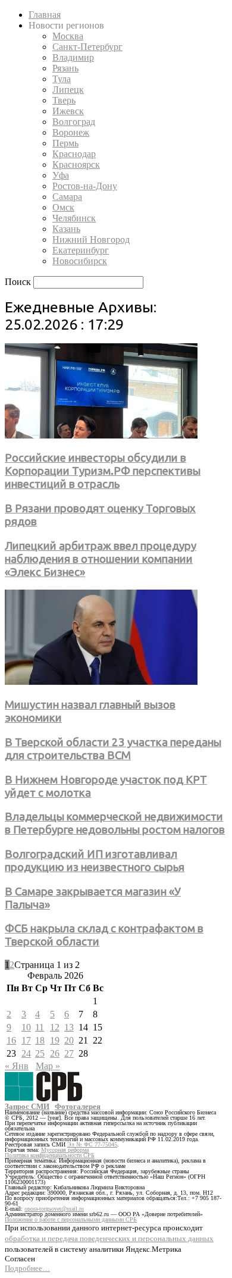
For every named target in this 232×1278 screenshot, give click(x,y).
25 (40, 1053)
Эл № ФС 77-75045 (92, 1144)
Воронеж (70, 132)
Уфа (60, 175)
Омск (63, 207)
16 (11, 1040)
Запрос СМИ (27, 1106)
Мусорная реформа (65, 1150)
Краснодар (74, 154)
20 (69, 1040)
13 (69, 1027)
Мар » (48, 1066)
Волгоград (73, 122)
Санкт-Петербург (87, 47)
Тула (61, 79)
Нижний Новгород (91, 239)
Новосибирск (79, 261)
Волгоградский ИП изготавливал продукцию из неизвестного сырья (94, 860)
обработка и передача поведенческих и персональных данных (109, 1238)
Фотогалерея (78, 1106)
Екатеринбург (80, 250)
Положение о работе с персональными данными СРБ (71, 1219)
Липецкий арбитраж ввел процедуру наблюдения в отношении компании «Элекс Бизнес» (100, 559)
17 (26, 1040)
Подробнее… (27, 1268)
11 (39, 1027)
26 (54, 1053)
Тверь (64, 100)
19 (54, 1040)
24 (26, 1053)
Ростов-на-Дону (84, 186)
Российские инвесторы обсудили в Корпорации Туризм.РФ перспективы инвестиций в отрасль (102, 471)
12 (54, 1027)
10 (26, 1027)
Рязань (65, 68)
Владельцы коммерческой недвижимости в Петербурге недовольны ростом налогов (115, 823)
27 (69, 1053)
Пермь (65, 143)
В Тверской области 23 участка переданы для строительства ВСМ (113, 749)
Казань (66, 229)
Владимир (73, 57)
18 (40, 1040)
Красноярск (76, 164)
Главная (45, 15)
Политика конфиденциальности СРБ (50, 1155)
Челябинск (74, 218)
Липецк (68, 89)
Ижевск (68, 111)
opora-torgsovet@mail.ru (54, 1208)
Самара (67, 197)
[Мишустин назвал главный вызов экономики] (101, 681)
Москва (67, 36)
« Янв (17, 1066)
